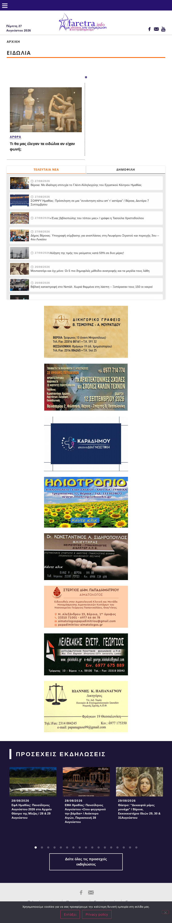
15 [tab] (124, 848)
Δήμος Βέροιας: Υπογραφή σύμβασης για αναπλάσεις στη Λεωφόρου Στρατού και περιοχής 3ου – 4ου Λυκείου (95, 237)
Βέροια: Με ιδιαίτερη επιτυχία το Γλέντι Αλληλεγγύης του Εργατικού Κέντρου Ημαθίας (86, 185)
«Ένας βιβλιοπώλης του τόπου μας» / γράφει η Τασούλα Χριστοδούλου (97, 218)
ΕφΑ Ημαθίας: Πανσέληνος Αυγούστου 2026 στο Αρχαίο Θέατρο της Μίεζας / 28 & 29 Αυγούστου (32, 811)
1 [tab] (86, 77)
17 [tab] (136, 848)
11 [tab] (98, 848)
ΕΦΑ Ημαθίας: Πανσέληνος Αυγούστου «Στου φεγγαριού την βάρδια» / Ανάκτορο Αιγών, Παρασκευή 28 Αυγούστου (85, 813)
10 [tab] (92, 848)
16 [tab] (130, 848)
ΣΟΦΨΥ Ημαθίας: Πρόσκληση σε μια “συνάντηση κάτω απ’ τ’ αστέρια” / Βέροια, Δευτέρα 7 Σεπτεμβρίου (90, 202)
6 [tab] (67, 848)
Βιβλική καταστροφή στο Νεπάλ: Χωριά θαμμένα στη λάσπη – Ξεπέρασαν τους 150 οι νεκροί (91, 286)
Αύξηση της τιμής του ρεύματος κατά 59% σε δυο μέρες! (87, 253)
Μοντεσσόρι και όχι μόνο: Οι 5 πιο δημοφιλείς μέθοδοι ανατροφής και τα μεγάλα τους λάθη (90, 270)
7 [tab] (73, 848)
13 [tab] (111, 848)
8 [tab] (80, 848)
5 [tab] (61, 848)
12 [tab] (105, 848)
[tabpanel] (33, 794)
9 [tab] (86, 848)
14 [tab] (117, 848)
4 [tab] (54, 848)
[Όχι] (165, 912)
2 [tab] (42, 848)
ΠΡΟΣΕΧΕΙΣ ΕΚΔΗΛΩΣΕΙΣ (61, 754)
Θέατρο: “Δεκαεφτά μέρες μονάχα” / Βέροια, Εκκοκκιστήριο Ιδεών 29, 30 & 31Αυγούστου (139, 811)
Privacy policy (97, 914)
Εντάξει (70, 914)
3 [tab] (48, 848)
